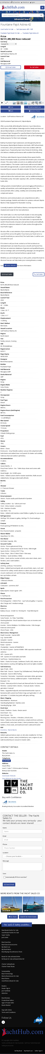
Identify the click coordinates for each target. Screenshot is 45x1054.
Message (6, 861)
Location (5, 853)
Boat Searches (6, 942)
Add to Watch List (35, 107)
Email (4, 836)
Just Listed (5, 937)
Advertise (5, 993)
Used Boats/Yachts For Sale (10, 932)
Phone (5, 844)
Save (4, 874)
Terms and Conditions (9, 1012)
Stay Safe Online (7, 1010)
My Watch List (6, 947)
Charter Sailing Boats (8, 964)
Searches (16, 2)
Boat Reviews (6, 998)
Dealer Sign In (6, 988)
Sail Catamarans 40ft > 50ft (24, 29)
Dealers (4, 986)
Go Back (13, 917)
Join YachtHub (6, 991)
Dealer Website (11, 265)
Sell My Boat (6, 2)
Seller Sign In (38, 1051)
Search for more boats (28, 917)
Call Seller (35, 67)
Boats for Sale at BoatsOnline (11, 956)
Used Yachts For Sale (7, 29)
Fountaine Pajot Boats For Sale (10, 33)
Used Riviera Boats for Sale (10, 981)
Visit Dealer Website (9, 776)
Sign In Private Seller (8, 1003)
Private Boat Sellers (8, 1000)
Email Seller (11, 67)
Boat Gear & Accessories (9, 944)
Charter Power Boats (8, 966)
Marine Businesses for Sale (10, 976)
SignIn (30, 2)
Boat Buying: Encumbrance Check (12, 952)
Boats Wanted (6, 1005)
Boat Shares (5, 978)
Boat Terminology (7, 973)
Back (11, 111)
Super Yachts (6, 935)
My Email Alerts (6, 949)
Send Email (10, 884)
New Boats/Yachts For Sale (10, 930)
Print (11, 107)
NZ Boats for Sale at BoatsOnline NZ (13, 959)
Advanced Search (22, 19)
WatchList (26, 2)
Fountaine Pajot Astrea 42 (30, 33)
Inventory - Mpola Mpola (9, 730)
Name (5, 828)
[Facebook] (3, 1022)
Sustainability (6, 971)
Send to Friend (35, 111)
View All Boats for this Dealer (11, 779)
